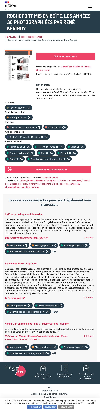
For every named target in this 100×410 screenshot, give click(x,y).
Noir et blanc (16, 147)
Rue (43, 153)
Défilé (12, 159)
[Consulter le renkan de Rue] (51, 153)
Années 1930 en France (21, 127)
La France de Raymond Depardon (24, 214)
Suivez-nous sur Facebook (64, 375)
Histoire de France (46, 147)
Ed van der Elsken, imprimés (21, 263)
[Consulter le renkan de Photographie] (29, 117)
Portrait (64, 153)
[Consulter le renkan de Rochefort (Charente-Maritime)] (46, 137)
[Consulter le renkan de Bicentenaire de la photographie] (68, 159)
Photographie (16, 117)
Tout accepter (34, 407)
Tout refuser (50, 407)
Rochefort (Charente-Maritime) (25, 137)
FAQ (50, 387)
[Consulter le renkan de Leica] (82, 147)
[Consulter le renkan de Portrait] (74, 153)
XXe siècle (53, 127)
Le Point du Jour (13, 298)
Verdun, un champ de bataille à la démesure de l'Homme (37, 323)
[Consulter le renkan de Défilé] (21, 159)
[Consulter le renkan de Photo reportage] (32, 153)
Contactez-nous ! (49, 177)
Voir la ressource (64, 56)
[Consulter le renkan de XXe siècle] (64, 127)
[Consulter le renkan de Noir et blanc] (28, 147)
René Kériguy (16, 108)
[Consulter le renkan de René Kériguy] (29, 108)
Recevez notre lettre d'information (43, 375)
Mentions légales (50, 390)
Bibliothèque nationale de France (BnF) (25, 238)
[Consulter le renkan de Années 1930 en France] (39, 127)
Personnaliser (66, 407)
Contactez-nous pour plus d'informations (86, 376)
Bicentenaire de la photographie (46, 159)
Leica (73, 147)
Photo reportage (18, 153)
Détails (89, 237)
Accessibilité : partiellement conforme (50, 394)
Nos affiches (50, 397)
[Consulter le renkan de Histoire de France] (62, 147)
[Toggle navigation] (90, 6)
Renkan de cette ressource (50, 169)
